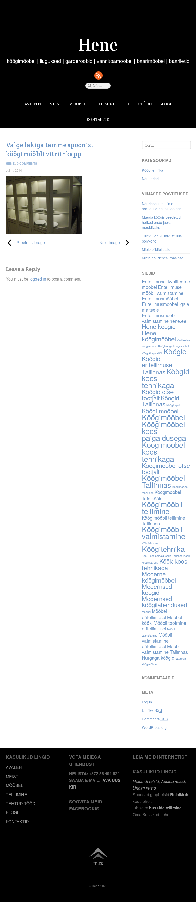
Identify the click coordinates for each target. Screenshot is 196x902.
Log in (147, 701)
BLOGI (165, 103)
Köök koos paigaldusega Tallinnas (162, 556)
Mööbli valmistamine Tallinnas (165, 649)
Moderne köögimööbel (159, 576)
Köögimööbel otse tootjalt (166, 468)
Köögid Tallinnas (160, 400)
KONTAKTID (98, 119)
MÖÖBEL (77, 103)
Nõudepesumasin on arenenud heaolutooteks (161, 206)
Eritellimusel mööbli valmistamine (162, 290)
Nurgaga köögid (158, 657)
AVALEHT (33, 103)
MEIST (55, 103)
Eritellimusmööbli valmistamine (159, 318)
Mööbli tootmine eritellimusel (164, 625)
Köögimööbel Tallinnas (163, 481)
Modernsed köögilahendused (164, 601)
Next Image (96, 242)
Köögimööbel (163, 417)
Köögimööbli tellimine (162, 507)
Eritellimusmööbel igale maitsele (165, 307)
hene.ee (178, 320)
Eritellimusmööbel (160, 298)
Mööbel (146, 612)
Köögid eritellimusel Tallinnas (158, 365)
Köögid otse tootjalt (158, 394)
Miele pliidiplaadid (156, 249)
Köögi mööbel (160, 410)
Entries (152, 710)
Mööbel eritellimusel (154, 613)
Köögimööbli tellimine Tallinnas (163, 520)
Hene (10, 163)
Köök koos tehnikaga (164, 564)
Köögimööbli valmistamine (163, 532)
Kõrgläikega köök (152, 353)
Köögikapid (173, 405)
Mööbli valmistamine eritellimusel (157, 640)
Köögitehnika (152, 170)
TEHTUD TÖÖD (137, 103)
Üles (98, 863)
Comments (155, 718)
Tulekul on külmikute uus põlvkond (162, 238)
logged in (37, 279)
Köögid (175, 351)
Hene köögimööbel (159, 335)
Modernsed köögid (157, 589)
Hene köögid (159, 326)
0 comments (27, 163)
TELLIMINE (104, 103)
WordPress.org (154, 727)
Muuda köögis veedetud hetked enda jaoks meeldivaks (161, 222)
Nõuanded (150, 178)
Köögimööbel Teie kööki (161, 495)
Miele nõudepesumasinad (162, 257)
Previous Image (25, 242)
